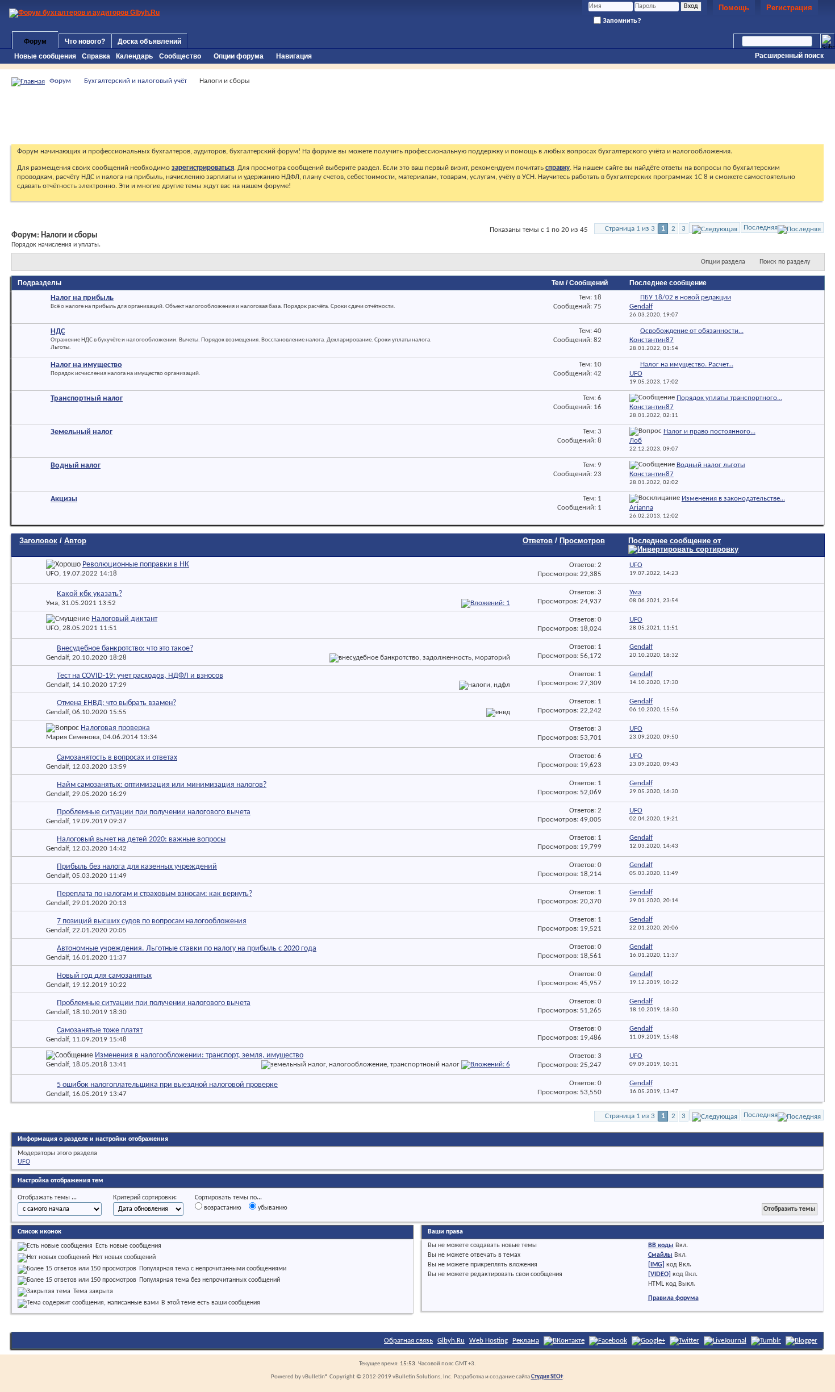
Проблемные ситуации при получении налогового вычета (153, 812)
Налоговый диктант (124, 619)
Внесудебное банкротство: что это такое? (125, 648)
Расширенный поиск (789, 56)
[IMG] (656, 1264)
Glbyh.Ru (451, 1340)
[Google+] (648, 1340)
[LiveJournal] (725, 1340)
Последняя (761, 227)
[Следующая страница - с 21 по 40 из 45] (714, 227)
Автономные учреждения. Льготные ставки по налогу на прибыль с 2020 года (186, 948)
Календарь (134, 56)
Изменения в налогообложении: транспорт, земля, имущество (199, 1055)
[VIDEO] (659, 1274)
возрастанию (221, 1208)
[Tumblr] (766, 1340)
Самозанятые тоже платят (100, 1030)
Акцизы (64, 499)
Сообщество (180, 56)
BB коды (661, 1245)
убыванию (271, 1208)
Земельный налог (81, 432)
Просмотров (582, 540)
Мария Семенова (72, 737)
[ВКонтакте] (564, 1340)
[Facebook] (608, 1340)
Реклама (525, 1340)
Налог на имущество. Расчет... (686, 364)
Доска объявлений (149, 41)
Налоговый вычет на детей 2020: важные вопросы (141, 839)
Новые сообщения (45, 56)
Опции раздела (723, 262)
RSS (505, 299)
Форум (35, 41)
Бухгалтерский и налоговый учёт (135, 81)
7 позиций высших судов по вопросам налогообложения (152, 921)
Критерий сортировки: (145, 1197)
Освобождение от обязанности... (692, 331)
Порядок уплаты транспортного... (729, 398)
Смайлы (660, 1255)
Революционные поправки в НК (135, 564)
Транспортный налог (87, 398)
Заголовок (38, 540)
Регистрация (789, 7)
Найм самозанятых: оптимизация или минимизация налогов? (161, 785)
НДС (58, 331)
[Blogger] (801, 1340)
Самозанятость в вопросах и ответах (117, 757)
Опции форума (239, 56)
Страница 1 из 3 (630, 228)
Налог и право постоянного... (709, 431)
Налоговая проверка (115, 728)
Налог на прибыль (82, 298)
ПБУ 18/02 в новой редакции (685, 297)
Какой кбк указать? (89, 594)
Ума (52, 603)
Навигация (294, 56)
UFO (52, 573)
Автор (75, 540)
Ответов (538, 540)
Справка (96, 56)
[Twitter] (684, 1340)
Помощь (734, 7)
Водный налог (76, 465)
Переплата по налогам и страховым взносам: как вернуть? (154, 894)
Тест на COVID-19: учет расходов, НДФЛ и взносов (140, 676)
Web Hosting (488, 1340)
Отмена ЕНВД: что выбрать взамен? (116, 703)
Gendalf (57, 657)
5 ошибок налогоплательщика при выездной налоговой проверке (167, 1085)
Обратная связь (408, 1340)
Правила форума (673, 1298)
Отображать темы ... (47, 1197)
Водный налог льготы (711, 465)
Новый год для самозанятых (104, 976)
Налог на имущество (86, 365)
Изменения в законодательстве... (733, 498)
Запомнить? (621, 20)
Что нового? (85, 41)
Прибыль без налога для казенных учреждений (137, 866)
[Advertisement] (417, 115)
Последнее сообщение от (674, 540)
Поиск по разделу (784, 262)
